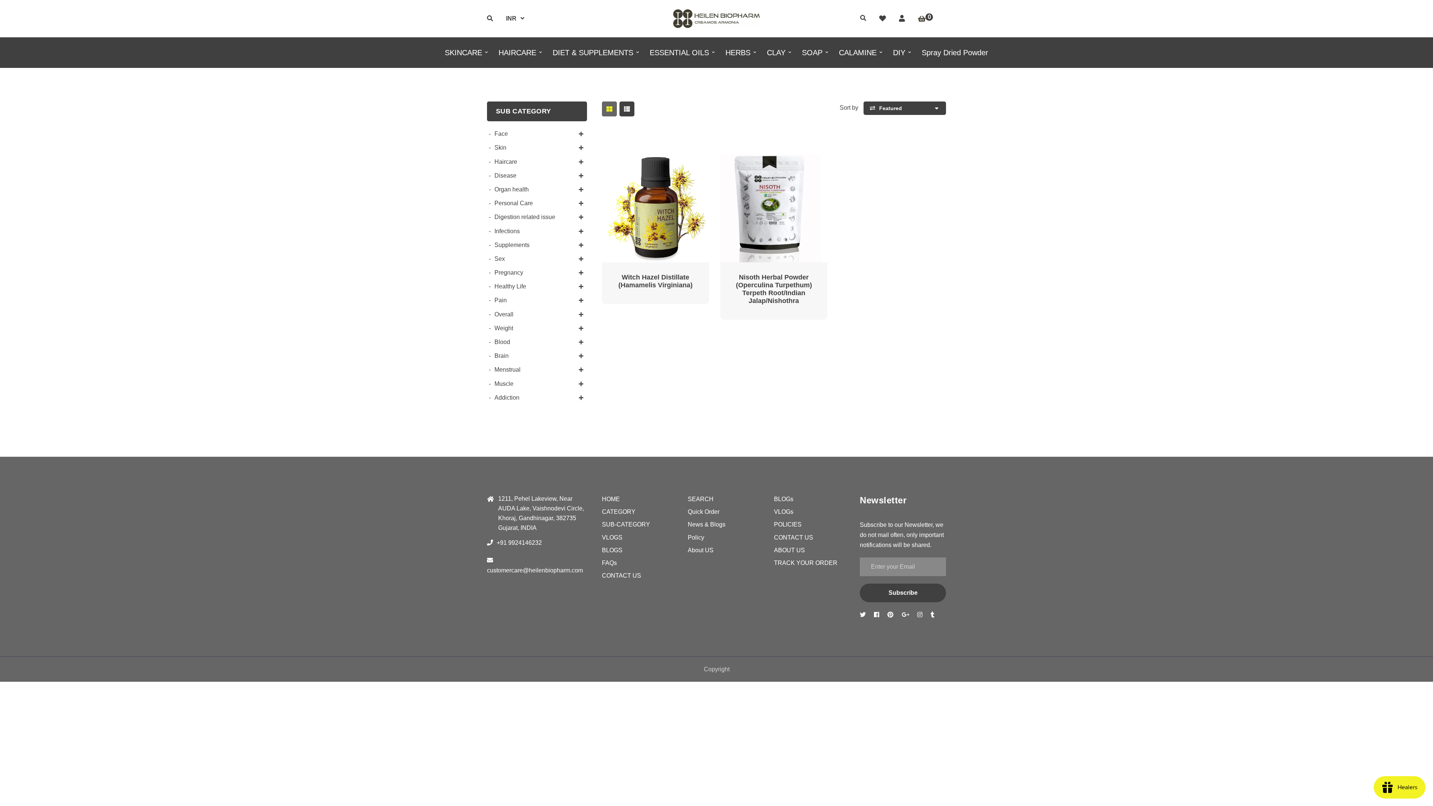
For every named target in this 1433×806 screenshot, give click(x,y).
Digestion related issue (524, 217)
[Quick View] (646, 165)
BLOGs (783, 499)
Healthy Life (510, 286)
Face (501, 134)
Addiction (506, 397)
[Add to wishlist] (682, 165)
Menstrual (507, 369)
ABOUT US (789, 550)
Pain (500, 300)
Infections (507, 231)
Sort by (849, 107)
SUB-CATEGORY (626, 524)
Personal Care (513, 203)
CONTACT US (621, 575)
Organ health (511, 189)
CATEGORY (619, 512)
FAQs (609, 563)
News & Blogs (706, 524)
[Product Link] (664, 165)
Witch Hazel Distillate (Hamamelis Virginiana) (655, 281)
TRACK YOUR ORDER (805, 563)
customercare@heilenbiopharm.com (535, 570)
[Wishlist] (882, 18)
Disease (505, 175)
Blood (502, 342)
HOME (611, 499)
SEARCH (701, 499)
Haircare (505, 162)
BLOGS (612, 550)
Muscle (503, 384)
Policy (696, 537)
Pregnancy (508, 272)
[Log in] (902, 18)
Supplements (512, 245)
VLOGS (612, 537)
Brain (501, 356)
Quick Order (703, 512)
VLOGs (783, 512)
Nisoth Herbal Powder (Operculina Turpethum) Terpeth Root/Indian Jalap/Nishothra (774, 289)
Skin (500, 147)
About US (701, 550)
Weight (503, 328)
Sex (499, 259)
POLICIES (788, 524)
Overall (503, 314)
